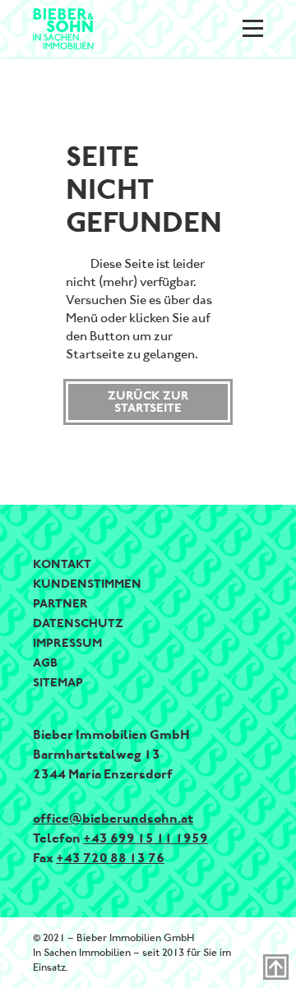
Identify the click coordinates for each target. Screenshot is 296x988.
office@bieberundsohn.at (113, 818)
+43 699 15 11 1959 (145, 838)
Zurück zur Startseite (148, 401)
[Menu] (253, 28)
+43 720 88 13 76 (110, 858)
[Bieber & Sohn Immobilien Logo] (64, 27)
